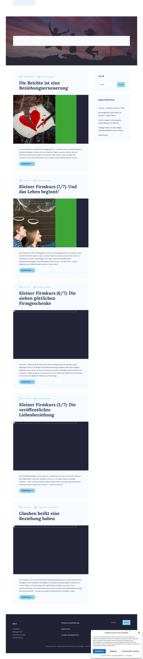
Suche (121, 85)
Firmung (39, 180)
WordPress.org (18, 638)
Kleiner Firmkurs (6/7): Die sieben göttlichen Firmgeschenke (47, 298)
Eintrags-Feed (17, 632)
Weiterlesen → (27, 164)
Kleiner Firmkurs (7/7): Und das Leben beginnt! (48, 189)
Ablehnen (113, 651)
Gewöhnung (103, 135)
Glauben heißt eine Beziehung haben (39, 516)
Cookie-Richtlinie (105, 655)
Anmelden (16, 629)
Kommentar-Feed (19, 635)
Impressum (129, 655)
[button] (139, 633)
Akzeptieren (99, 651)
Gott (45, 507)
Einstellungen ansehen (130, 651)
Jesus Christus (53, 507)
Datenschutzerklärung (118, 655)
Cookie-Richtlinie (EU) (70, 635)
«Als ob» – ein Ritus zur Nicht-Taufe (111, 108)
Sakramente (51, 77)
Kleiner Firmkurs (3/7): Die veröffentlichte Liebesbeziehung (47, 410)
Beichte (43, 77)
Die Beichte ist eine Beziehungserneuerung (43, 85)
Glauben (40, 507)
